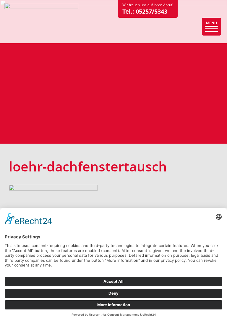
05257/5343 (151, 11)
